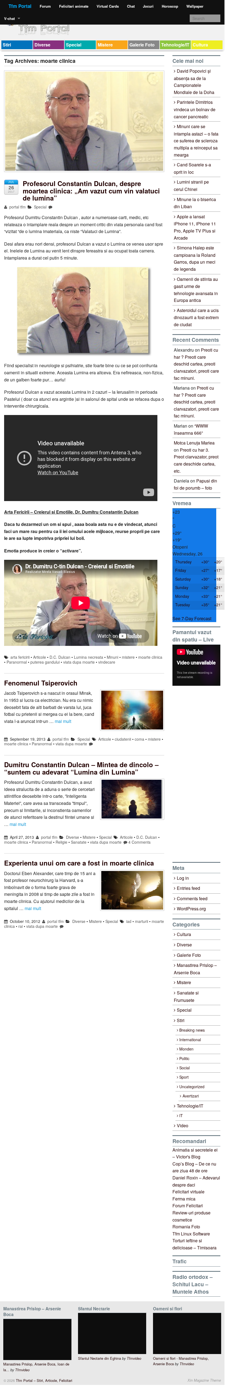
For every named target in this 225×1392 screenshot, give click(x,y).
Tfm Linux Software (191, 1234)
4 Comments (139, 842)
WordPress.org (191, 908)
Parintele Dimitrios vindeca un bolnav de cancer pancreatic (194, 109)
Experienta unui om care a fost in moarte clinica (79, 862)
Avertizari (191, 1096)
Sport (184, 1077)
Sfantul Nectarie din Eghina (99, 1358)
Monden (186, 1049)
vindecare (106, 662)
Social (184, 1067)
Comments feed (192, 898)
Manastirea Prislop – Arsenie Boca (195, 969)
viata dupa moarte (79, 662)
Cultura (200, 45)
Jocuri (148, 6)
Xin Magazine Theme (204, 1380)
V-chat (9, 18)
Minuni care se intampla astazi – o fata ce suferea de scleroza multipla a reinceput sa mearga (196, 140)
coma (139, 739)
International (190, 1039)
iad (128, 921)
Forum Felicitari (187, 1205)
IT (181, 1115)
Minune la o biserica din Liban (195, 203)
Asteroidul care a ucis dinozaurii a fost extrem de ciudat (196, 317)
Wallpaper (194, 6)
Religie (61, 842)
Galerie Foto (142, 45)
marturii (141, 921)
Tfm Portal (19, 6)
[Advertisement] (198, 774)
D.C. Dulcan (60, 657)
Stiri (7, 45)
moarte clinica (150, 657)
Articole (39, 657)
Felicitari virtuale (188, 1191)
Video (182, 1125)
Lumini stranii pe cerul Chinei (191, 185)
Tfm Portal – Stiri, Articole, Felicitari (43, 1380)
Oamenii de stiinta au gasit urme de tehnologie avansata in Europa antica (196, 290)
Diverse (42, 45)
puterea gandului (45, 662)
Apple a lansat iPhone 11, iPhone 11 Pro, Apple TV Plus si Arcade (195, 227)
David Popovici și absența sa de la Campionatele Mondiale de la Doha (194, 81)
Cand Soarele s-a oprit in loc (192, 168)
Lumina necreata (88, 657)
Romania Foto (186, 1226)
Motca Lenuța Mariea (194, 443)
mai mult (63, 721)
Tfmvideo (22, 1369)
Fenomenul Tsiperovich (40, 682)
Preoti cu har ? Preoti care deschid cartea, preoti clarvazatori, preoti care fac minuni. (196, 364)
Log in (183, 878)
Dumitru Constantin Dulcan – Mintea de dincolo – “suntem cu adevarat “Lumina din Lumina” (81, 768)
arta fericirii (20, 657)
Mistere (105, 45)
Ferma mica (183, 1199)
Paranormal (17, 662)
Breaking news (192, 1030)
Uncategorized (191, 1086)
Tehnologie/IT (175, 45)
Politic (184, 1058)
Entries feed (188, 888)
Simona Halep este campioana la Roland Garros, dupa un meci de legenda (194, 258)
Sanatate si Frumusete (186, 996)
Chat (131, 6)
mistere (128, 657)
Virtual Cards (108, 6)
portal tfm (17, 207)
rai (20, 926)
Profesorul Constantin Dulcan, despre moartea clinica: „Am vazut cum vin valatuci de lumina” (91, 190)
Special (73, 45)
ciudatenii (123, 739)
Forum (45, 6)
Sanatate (78, 842)
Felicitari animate (73, 6)
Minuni (112, 657)
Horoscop (170, 6)
